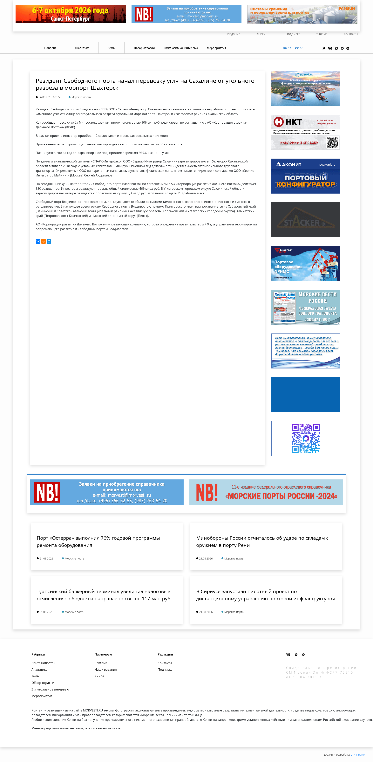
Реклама (321, 34)
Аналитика (39, 669)
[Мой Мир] (49, 241)
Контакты (351, 34)
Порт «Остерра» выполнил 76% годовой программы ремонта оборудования (98, 541)
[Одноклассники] (43, 241)
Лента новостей (43, 663)
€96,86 (299, 48)
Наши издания (106, 669)
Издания (233, 34)
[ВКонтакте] (38, 241)
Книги (261, 34)
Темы (35, 676)
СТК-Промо (358, 754)
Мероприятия (216, 48)
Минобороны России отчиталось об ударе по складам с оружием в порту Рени (262, 541)
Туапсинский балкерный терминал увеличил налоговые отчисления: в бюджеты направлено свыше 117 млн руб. (104, 595)
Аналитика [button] (82, 48)
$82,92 (287, 48)
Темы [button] (111, 48)
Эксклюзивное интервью (181, 48)
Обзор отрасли (144, 48)
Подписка (293, 34)
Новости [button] (50, 48)
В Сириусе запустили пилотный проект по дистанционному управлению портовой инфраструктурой (265, 595)
